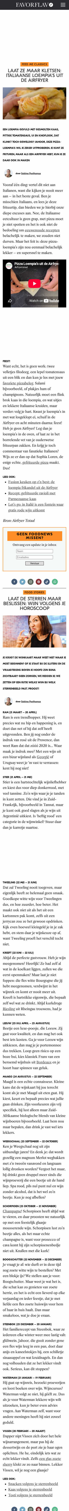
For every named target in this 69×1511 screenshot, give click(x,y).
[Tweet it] (22, 583)
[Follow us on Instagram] (30, 583)
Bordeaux (44, 1062)
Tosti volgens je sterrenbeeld (30, 1495)
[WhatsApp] (55, 583)
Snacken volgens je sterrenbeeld (33, 1484)
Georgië (43, 757)
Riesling (9, 1009)
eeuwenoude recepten (42, 230)
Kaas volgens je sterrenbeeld (30, 1489)
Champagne (12, 1211)
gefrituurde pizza (35, 463)
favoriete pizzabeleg (18, 383)
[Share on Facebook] (14, 583)
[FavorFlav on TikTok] (46, 583)
